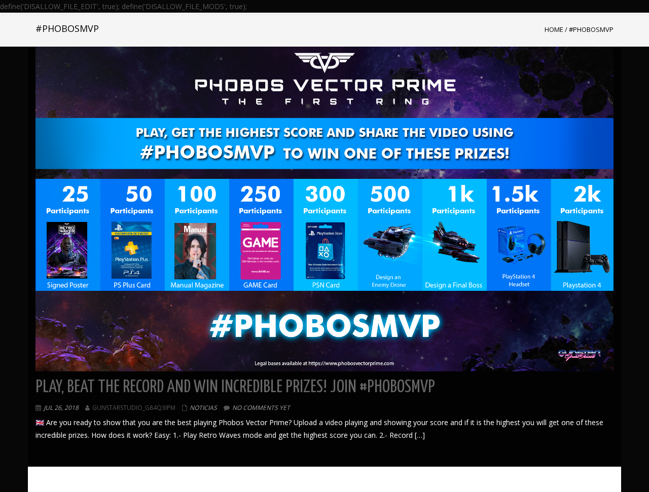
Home (554, 29)
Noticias (203, 407)
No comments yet (261, 407)
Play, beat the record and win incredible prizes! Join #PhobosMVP (235, 387)
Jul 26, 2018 (61, 407)
